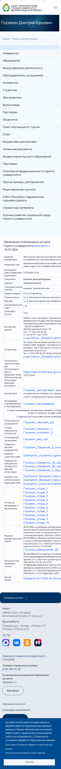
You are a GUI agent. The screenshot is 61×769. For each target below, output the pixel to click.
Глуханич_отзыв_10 (36, 522)
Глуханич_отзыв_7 (36, 511)
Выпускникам (11, 105)
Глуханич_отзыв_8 (36, 515)
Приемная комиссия (13, 704)
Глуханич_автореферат (39, 403)
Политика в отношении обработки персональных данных (29, 746)
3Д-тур (6, 635)
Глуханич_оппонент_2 (38, 432)
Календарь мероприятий (16, 709)
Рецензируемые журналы (19, 189)
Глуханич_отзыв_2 (36, 492)
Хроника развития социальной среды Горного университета (26, 216)
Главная (6, 38)
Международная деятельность (23, 68)
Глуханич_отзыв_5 (36, 503)
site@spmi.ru (9, 682)
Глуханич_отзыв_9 (36, 519)
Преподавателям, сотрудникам (23, 75)
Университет (11, 53)
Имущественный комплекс (20, 141)
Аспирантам (10, 82)
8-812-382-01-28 (11, 669)
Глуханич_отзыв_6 (36, 507)
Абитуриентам (12, 97)
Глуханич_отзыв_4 (36, 500)
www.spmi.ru (42, 245)
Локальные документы (17, 149)
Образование (11, 60)
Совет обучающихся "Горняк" (22, 127)
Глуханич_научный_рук (39, 422)
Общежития (10, 119)
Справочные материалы (18, 207)
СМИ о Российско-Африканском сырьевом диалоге (23, 198)
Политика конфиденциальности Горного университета (29, 172)
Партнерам (10, 112)
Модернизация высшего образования (27, 156)
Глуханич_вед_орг (36, 439)
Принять (29, 762)
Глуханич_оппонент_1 (38, 428)
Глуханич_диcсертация (39, 390)
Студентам (10, 90)
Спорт (7, 134)
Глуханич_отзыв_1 (36, 488)
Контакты (13, 690)
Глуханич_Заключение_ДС (41, 549)
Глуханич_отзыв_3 (36, 496)
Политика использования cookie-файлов (25, 753)
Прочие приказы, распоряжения (23, 182)
